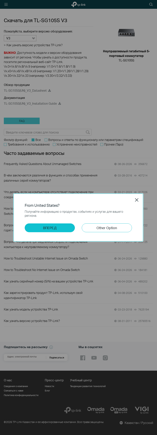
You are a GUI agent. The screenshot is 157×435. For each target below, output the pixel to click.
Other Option (106, 228)
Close (137, 199)
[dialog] (78, 217)
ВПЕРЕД (49, 228)
